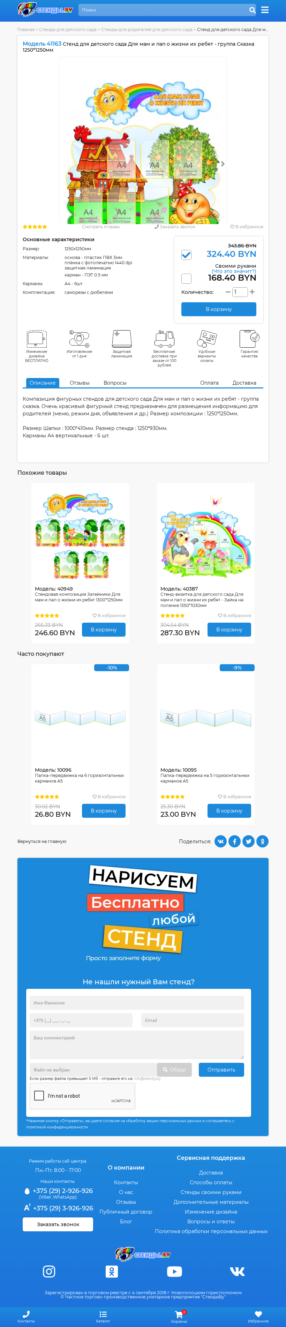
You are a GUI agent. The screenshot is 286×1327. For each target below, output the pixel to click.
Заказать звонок (177, 226)
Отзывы (80, 383)
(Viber (45, 1197)
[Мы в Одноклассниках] (111, 1271)
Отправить (221, 1070)
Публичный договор (125, 1212)
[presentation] (223, 164)
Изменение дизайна (211, 1212)
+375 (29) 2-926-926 (62, 1191)
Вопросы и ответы (211, 1221)
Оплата (209, 383)
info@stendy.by (147, 1079)
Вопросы (115, 383)
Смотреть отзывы (101, 226)
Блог (126, 1221)
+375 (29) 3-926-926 (62, 1208)
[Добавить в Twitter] (248, 841)
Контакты (126, 1182)
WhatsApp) (65, 1197)
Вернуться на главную (41, 841)
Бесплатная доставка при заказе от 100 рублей (164, 358)
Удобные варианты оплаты (207, 356)
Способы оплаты (211, 1182)
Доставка (244, 383)
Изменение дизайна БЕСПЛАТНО (36, 356)
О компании (126, 1167)
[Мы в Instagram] (49, 1271)
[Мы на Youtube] (174, 1271)
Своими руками (234, 268)
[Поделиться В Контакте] (220, 841)
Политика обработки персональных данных (211, 1231)
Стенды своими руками (211, 1192)
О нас (126, 1192)
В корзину (104, 630)
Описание (43, 383)
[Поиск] (252, 10)
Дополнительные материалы (211, 1202)
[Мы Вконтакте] (237, 1271)
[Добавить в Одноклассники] (262, 841)
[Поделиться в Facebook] (234, 841)
